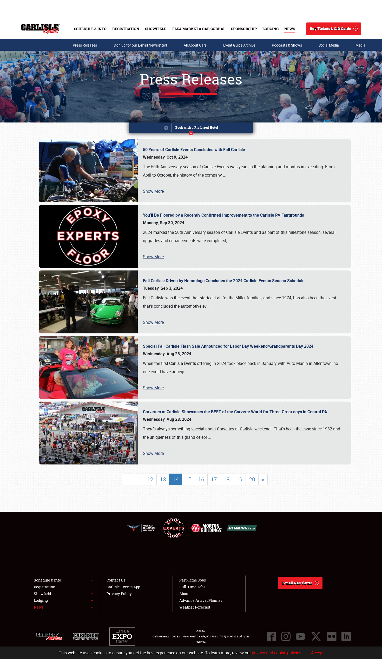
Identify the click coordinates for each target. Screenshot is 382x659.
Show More (153, 191)
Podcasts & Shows (287, 45)
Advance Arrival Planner (200, 600)
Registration (125, 28)
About (184, 593)
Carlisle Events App (123, 586)
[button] (191, 129)
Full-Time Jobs (192, 586)
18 (226, 479)
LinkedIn (346, 636)
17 (214, 479)
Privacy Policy (119, 593)
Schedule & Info (90, 28)
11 (137, 479)
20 (252, 479)
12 (150, 479)
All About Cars (195, 45)
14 (176, 479)
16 (201, 479)
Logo (40, 29)
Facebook (271, 636)
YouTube (300, 636)
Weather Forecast (194, 607)
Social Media (329, 45)
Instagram (286, 636)
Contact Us (116, 580)
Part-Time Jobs (192, 580)
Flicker (331, 636)
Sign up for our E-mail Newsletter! (140, 45)
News (289, 28)
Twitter (316, 636)
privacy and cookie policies (276, 653)
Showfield (156, 28)
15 (188, 479)
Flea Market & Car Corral (198, 28)
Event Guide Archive (239, 45)
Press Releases (85, 45)
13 (163, 479)
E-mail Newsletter (296, 582)
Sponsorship (244, 28)
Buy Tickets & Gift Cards (330, 28)
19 (239, 479)
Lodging (270, 28)
